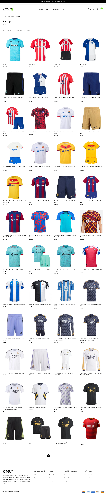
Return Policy (67, 478)
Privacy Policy (52, 481)
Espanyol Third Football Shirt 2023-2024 (40, 304)
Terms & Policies (89, 474)
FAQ (35, 474)
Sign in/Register (53, 474)
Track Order (67, 474)
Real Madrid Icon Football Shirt (37, 407)
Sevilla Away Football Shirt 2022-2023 (90, 442)
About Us (51, 478)
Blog (65, 481)
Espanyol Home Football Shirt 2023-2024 (14, 304)
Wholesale (87, 478)
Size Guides (88, 481)
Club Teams (11, 16)
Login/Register (97, 9)
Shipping (36, 478)
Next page (57, 455)
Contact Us (37, 481)
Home (4, 16)
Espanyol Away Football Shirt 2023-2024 (91, 269)
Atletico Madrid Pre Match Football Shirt (40, 132)
